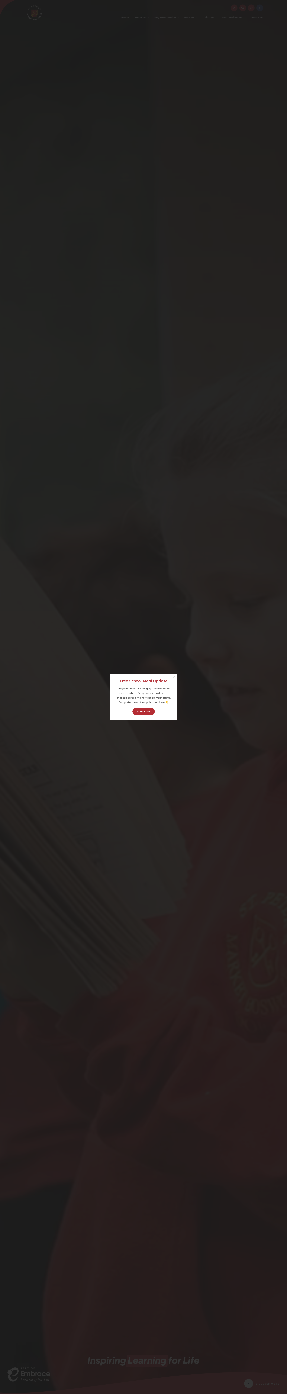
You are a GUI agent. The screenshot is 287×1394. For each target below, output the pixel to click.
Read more (143, 711)
